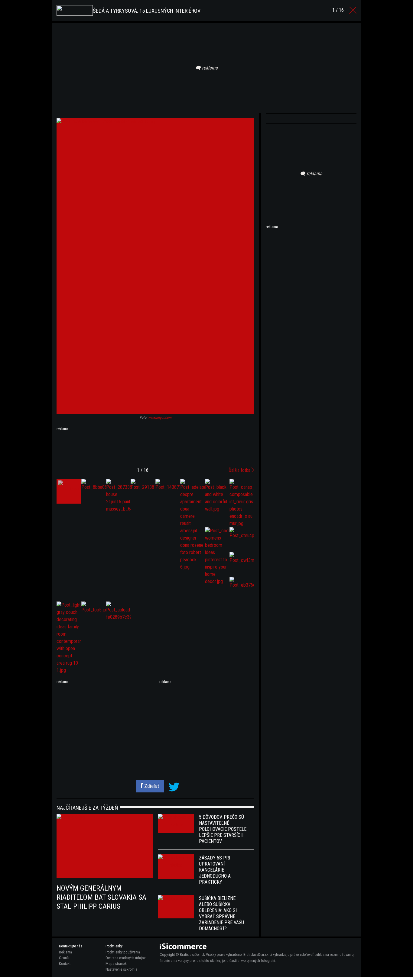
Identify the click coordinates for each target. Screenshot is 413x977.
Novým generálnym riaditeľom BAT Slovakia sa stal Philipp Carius (101, 897)
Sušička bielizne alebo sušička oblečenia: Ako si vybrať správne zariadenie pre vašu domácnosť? (221, 913)
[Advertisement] (155, 447)
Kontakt (64, 963)
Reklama (65, 952)
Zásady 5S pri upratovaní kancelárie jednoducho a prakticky (215, 870)
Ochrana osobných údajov (125, 958)
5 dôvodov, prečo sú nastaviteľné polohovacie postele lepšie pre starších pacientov (222, 829)
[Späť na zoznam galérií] (352, 10)
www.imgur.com (159, 417)
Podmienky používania (123, 952)
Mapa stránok (116, 963)
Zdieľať (151, 786)
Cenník (64, 958)
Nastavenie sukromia (121, 969)
